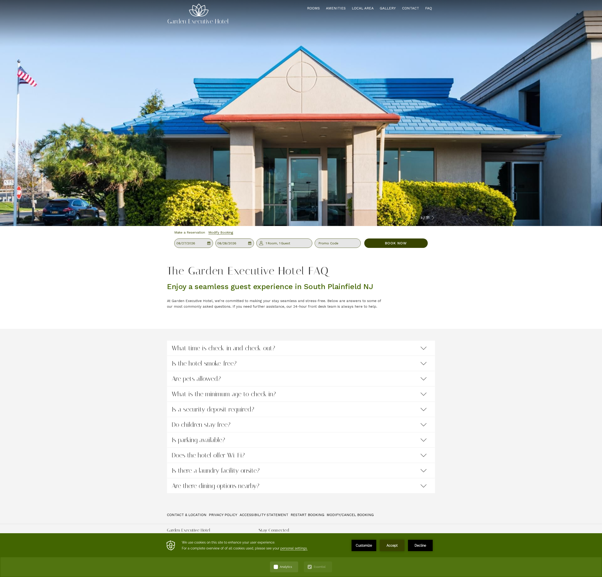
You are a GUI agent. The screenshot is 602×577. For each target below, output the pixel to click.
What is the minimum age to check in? (224, 394)
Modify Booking (220, 232)
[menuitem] (187, 514)
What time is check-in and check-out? (223, 348)
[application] (301, 555)
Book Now (396, 243)
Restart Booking (307, 515)
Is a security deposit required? (213, 409)
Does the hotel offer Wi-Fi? (208, 455)
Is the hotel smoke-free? (204, 363)
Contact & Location (186, 515)
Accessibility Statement (264, 515)
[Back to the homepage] (198, 12)
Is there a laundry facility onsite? (216, 470)
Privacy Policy (223, 515)
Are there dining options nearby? (215, 486)
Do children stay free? (201, 424)
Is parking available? (198, 440)
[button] (193, 243)
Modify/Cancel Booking (350, 515)
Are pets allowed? (196, 379)
